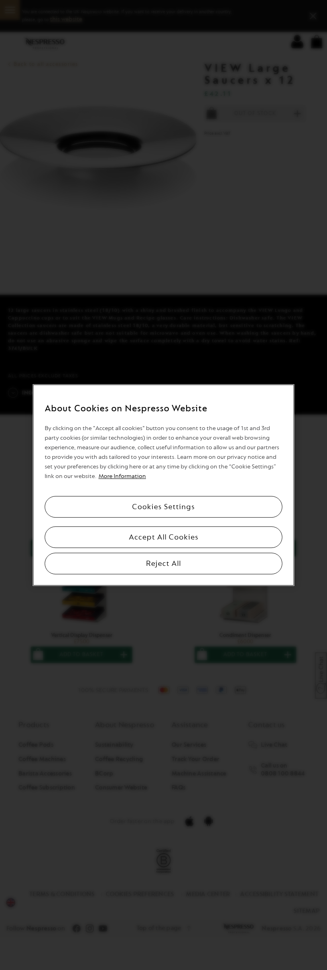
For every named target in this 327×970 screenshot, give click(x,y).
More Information (122, 476)
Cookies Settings (163, 507)
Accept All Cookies (164, 537)
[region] (163, 485)
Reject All (163, 563)
